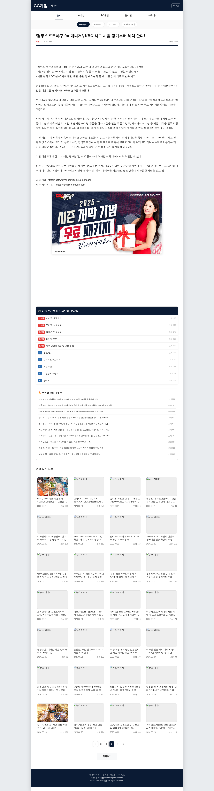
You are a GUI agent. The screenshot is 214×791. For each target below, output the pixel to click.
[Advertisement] (107, 55)
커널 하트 (48, 367)
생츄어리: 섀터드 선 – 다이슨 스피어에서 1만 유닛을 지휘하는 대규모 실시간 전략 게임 (76, 405)
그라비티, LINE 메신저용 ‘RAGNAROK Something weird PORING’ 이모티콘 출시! (88, 500)
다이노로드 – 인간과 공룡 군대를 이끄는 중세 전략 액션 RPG (65, 442)
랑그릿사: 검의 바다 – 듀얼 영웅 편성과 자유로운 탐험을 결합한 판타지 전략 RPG (73, 417)
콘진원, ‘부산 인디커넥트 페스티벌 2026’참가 (88, 651)
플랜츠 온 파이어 (54, 332)
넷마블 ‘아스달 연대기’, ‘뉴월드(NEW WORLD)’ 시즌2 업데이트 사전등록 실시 (125, 500)
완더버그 (48, 380)
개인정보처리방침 (117, 774)
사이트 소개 (94, 774)
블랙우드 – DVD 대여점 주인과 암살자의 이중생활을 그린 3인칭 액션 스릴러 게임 (73, 424)
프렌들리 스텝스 (51, 373)
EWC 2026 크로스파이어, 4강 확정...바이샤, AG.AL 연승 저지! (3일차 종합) (88, 538)
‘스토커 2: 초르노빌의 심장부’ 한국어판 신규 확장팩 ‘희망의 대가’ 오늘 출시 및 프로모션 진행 (161, 538)
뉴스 (59, 15)
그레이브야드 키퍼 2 (53, 360)
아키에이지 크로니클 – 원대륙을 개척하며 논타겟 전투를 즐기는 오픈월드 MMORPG (74, 436)
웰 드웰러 (48, 353)
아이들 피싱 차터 (54, 318)
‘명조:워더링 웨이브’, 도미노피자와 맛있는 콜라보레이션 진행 (52, 575)
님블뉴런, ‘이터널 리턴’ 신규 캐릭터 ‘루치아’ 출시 (52, 651)
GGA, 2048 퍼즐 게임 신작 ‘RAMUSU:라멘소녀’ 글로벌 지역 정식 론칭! (52, 500)
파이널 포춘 (51, 339)
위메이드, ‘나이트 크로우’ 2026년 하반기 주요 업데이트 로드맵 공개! (125, 689)
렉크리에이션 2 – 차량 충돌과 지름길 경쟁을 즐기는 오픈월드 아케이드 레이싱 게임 (74, 430)
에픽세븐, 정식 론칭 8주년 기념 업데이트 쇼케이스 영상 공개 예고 (52, 689)
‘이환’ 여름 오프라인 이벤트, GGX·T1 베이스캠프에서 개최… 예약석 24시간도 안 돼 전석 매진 (124, 576)
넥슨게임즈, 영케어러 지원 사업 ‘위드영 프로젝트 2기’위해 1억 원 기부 (161, 613)
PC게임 (105, 15)
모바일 (81, 15)
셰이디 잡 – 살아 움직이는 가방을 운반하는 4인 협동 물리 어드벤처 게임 (69, 454)
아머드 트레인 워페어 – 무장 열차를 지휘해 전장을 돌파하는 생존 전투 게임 (71, 411)
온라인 (128, 15)
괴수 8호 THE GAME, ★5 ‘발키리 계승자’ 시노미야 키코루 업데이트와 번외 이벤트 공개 (125, 613)
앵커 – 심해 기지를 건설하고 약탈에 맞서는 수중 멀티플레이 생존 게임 (69, 399)
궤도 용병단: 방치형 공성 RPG (60, 346)
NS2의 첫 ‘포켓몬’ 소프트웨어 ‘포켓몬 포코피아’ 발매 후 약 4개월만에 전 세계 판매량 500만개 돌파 (89, 689)
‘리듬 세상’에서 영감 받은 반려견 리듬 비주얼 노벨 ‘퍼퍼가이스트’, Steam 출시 (124, 651)
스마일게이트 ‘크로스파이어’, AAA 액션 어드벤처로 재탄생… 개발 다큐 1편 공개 (52, 613)
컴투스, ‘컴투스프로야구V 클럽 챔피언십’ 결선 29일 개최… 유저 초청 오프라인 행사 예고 (161, 500)
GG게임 (41, 6)
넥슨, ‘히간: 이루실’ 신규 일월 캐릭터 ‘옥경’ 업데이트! (88, 726)
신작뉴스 (98, 24)
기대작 (54, 5)
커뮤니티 (152, 15)
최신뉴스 (83, 24)
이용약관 (104, 774)
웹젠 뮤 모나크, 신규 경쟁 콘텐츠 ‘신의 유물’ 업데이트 (52, 726)
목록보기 (107, 756)
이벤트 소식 (129, 24)
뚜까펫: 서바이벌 (54, 325)
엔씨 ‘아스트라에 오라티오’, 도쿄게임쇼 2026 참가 (124, 538)
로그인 (176, 6)
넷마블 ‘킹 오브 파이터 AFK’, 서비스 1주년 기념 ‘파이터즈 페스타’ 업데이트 (161, 689)
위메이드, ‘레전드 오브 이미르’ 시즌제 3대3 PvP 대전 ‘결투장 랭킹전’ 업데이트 (161, 726)
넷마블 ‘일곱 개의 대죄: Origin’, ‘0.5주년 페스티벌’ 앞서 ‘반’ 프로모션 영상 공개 (161, 651)
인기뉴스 (113, 24)
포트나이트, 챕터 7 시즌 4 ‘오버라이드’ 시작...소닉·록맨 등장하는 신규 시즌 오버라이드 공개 (89, 576)
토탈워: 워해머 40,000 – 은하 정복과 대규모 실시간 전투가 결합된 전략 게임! (71, 448)
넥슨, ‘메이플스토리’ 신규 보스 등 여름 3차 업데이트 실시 (124, 726)
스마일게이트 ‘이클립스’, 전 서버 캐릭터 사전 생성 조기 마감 (52, 538)
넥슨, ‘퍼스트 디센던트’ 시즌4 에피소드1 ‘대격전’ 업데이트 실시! (89, 613)
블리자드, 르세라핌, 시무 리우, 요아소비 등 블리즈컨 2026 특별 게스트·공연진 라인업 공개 (161, 576)
